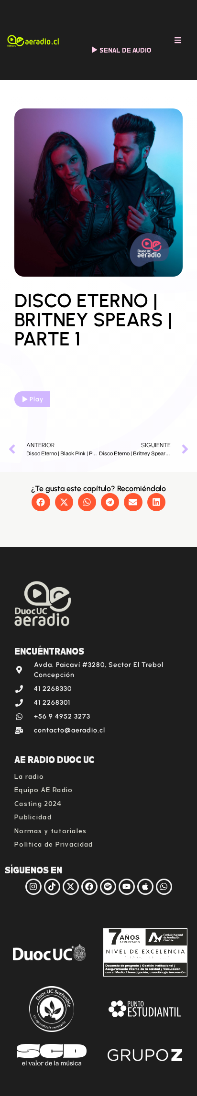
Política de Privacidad (53, 843)
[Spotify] (108, 887)
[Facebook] (89, 887)
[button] (41, 502)
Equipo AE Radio (43, 789)
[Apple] (145, 887)
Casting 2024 (38, 802)
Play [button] (37, 399)
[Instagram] (33, 887)
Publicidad (33, 816)
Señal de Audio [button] (125, 49)
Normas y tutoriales (50, 830)
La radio (29, 775)
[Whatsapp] (164, 887)
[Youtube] (127, 887)
